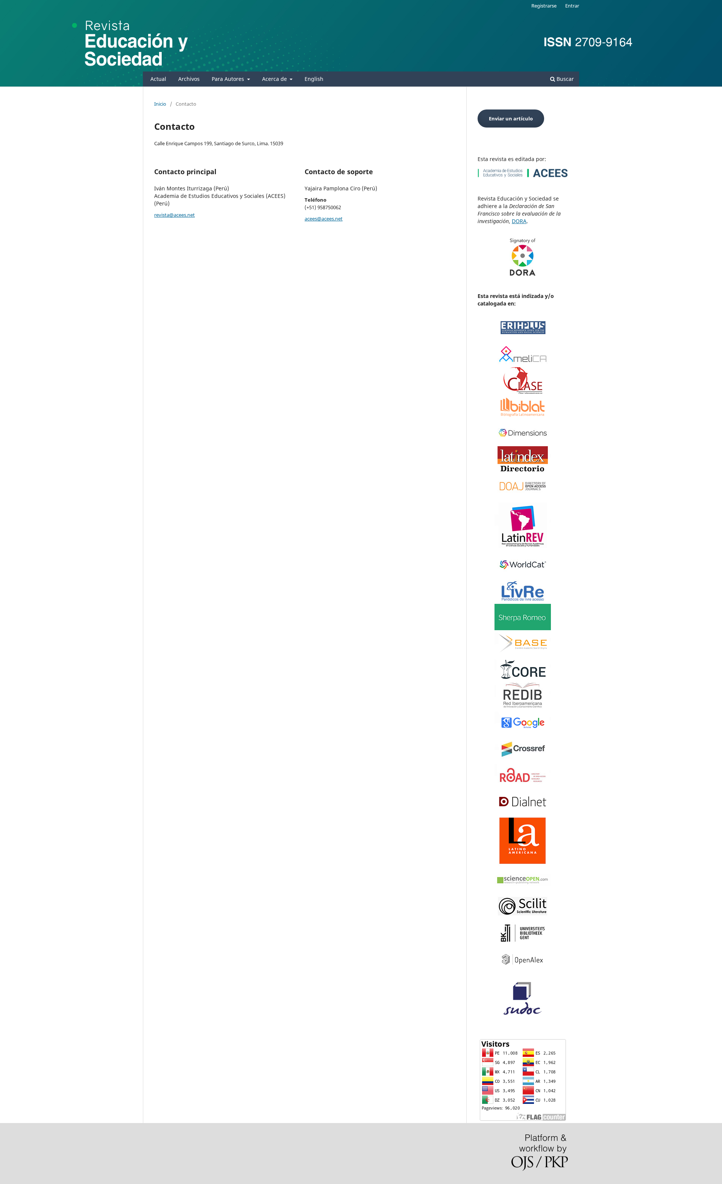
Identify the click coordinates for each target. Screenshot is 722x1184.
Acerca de (275, 78)
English (314, 78)
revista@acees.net (174, 214)
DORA (519, 221)
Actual (158, 78)
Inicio (160, 103)
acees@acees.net (324, 218)
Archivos (189, 78)
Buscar (564, 78)
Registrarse (544, 5)
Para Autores (229, 78)
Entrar (572, 5)
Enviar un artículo (511, 118)
